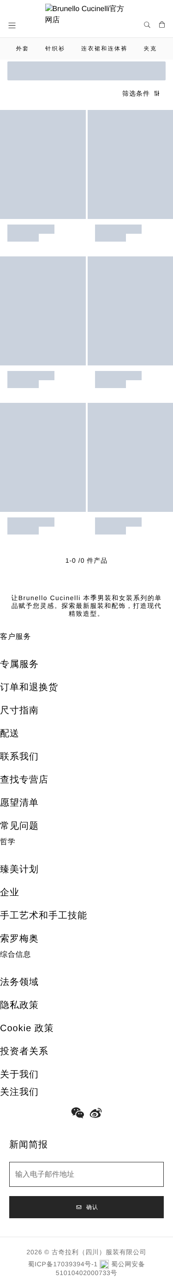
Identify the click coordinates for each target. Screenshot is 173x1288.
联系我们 (19, 757)
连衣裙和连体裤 (104, 48)
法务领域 (19, 982)
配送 (9, 734)
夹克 (150, 48)
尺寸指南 (19, 710)
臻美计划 (19, 869)
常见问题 (19, 826)
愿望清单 (19, 803)
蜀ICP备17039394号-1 (63, 1264)
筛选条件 (136, 93)
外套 (23, 48)
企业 (9, 892)
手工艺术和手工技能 (43, 916)
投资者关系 (24, 1051)
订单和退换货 (29, 687)
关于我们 (19, 1074)
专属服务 (19, 664)
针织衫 (55, 48)
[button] (12, 25)
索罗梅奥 (19, 939)
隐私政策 (19, 1005)
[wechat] (77, 1113)
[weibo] (96, 1113)
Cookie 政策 (27, 1028)
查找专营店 (24, 780)
